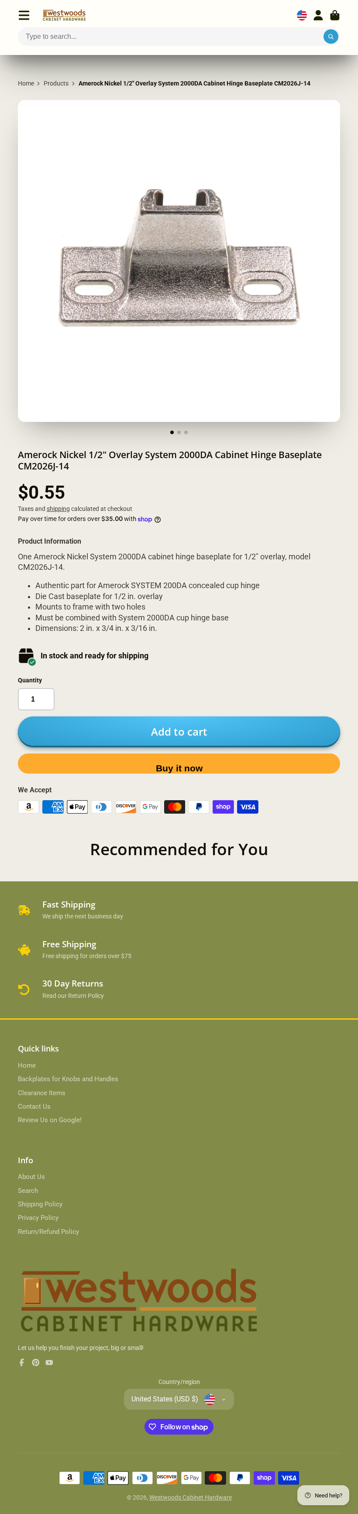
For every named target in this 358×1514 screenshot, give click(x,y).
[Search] (331, 36)
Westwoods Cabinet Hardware (190, 1497)
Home (26, 83)
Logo (64, 15)
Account (318, 15)
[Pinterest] (36, 1363)
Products (56, 83)
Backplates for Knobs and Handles (68, 1079)
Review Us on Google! (50, 1120)
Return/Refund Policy (48, 1232)
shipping (58, 508)
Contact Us (34, 1106)
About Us (31, 1177)
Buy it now (179, 768)
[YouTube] (49, 1363)
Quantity (30, 680)
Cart (335, 15)
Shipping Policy (40, 1204)
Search (28, 1191)
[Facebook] (22, 1363)
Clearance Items (41, 1093)
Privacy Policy (38, 1218)
